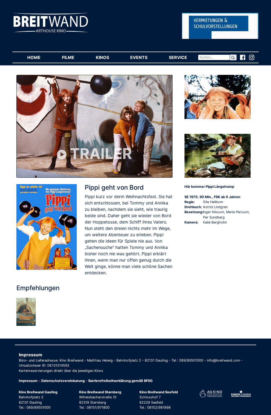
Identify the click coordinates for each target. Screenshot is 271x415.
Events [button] (144, 57)
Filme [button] (73, 57)
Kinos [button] (108, 57)
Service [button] (183, 57)
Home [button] (39, 57)
